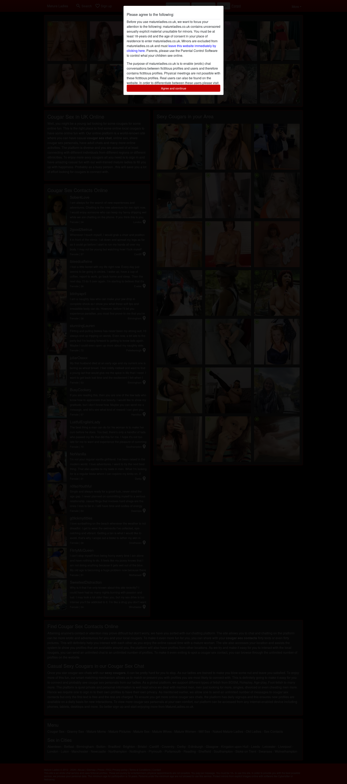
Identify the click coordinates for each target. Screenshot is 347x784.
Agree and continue (173, 88)
